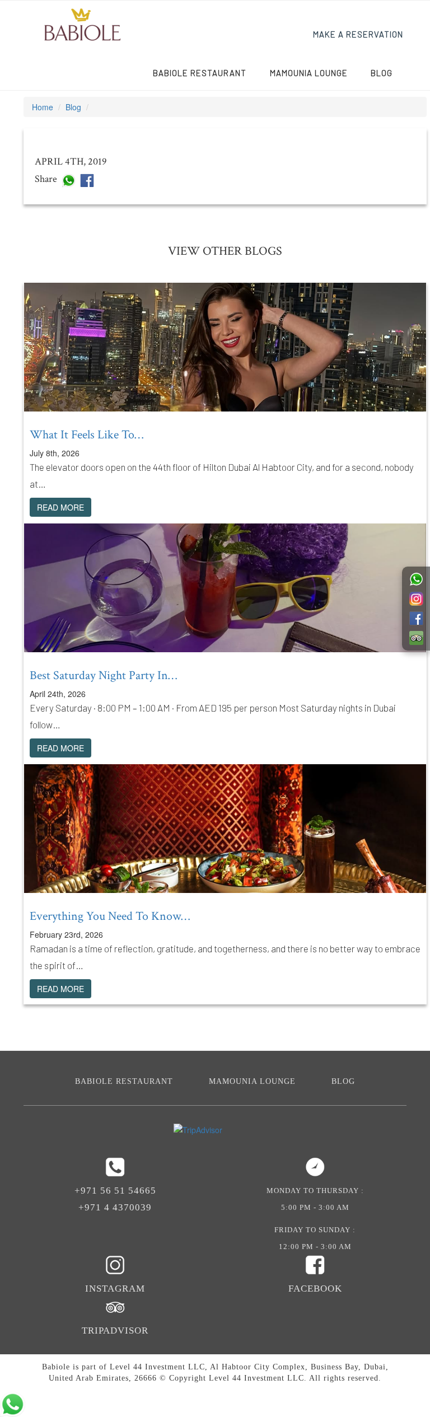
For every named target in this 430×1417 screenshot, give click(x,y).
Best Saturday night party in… (103, 675)
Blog (381, 73)
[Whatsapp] (69, 179)
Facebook (315, 1288)
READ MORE (60, 507)
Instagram (115, 1288)
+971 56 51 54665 (115, 1190)
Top (403, 1390)
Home (42, 107)
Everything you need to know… (110, 916)
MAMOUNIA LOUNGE (309, 73)
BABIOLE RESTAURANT (199, 73)
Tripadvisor (115, 1330)
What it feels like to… (86, 435)
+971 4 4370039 (115, 1207)
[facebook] (87, 179)
